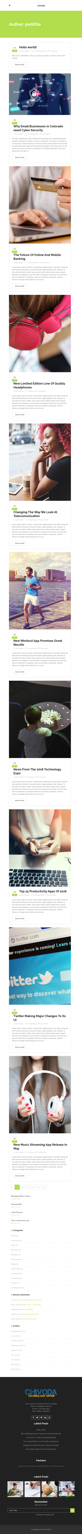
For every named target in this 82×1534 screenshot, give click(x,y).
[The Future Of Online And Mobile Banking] (40, 205)
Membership (33, 134)
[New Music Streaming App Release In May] (40, 1094)
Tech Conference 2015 (30, 1314)
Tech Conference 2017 (20, 1221)
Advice (31, 391)
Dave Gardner (28, 1309)
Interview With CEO (30, 1319)
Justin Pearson (17, 1212)
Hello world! (28, 47)
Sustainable (15, 1273)
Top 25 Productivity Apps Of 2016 (43, 891)
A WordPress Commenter (20, 1300)
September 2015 (17, 1345)
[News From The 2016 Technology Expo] (40, 719)
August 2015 (15, 1350)
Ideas (13, 1245)
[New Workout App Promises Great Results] (40, 590)
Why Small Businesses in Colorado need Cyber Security (41, 1434)
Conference (15, 1240)
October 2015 (16, 1341)
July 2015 (14, 1355)
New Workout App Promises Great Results (41, 1449)
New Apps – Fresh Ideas (32, 1305)
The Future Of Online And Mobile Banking (41, 1437)
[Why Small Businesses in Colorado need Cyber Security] (40, 94)
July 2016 (14, 1336)
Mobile (13, 1264)
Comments (54, 51)
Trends (13, 1283)
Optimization (15, 1269)
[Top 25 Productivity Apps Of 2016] (40, 848)
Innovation (15, 1250)
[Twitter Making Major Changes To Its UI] (40, 966)
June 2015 (14, 1360)
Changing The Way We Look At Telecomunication (41, 1445)
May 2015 (14, 1364)
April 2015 (14, 1369)
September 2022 (17, 1331)
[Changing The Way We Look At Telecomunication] (40, 462)
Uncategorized (40, 51)
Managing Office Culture (20, 1196)
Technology (15, 1278)
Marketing (33, 520)
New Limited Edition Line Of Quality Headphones (41, 1441)
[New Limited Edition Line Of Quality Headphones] (40, 333)
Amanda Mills (16, 1204)
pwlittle (26, 51)
